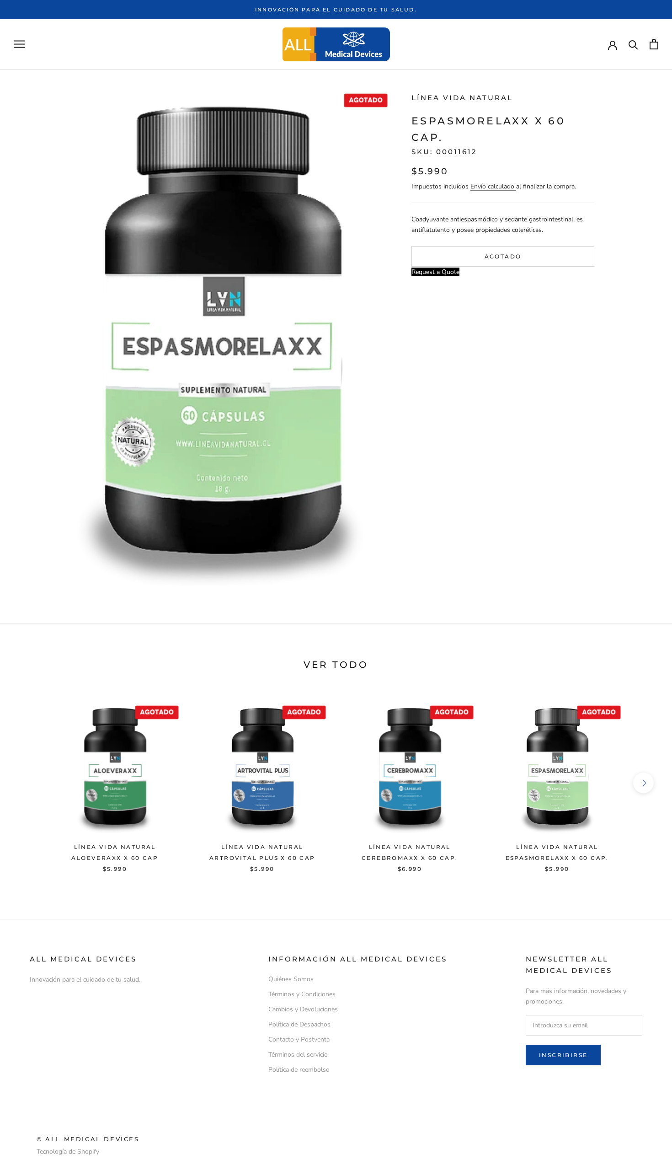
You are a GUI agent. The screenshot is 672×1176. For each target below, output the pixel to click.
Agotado (503, 255)
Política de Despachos (299, 1024)
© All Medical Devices (88, 1139)
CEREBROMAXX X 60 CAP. (410, 857)
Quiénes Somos (291, 979)
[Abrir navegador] (19, 44)
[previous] (28, 783)
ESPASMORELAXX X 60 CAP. (557, 857)
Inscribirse (563, 1055)
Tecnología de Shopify (68, 1151)
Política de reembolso (299, 1069)
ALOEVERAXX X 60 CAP (114, 857)
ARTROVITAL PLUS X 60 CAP (262, 857)
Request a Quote (435, 271)
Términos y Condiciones (302, 994)
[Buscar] (633, 44)
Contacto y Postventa (299, 1039)
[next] (643, 783)
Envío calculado (493, 186)
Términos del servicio (298, 1054)
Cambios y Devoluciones (303, 1009)
